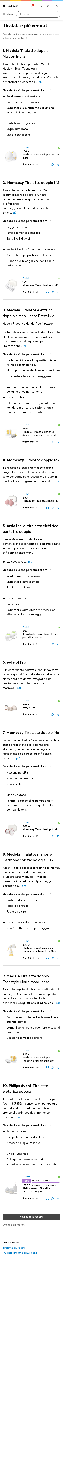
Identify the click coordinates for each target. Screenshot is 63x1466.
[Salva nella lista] (52, 164)
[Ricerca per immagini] (56, 14)
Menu (9, 14)
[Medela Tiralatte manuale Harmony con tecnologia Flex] (31, 950)
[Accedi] (40, 6)
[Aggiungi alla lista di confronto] (47, 164)
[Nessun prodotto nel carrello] (57, 6)
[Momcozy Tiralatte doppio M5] (31, 285)
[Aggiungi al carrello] (57, 164)
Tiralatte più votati (14, 1247)
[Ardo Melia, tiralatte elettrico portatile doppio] (31, 636)
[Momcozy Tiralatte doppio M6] (31, 830)
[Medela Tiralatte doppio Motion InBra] (31, 156)
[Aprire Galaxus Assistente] (48, 6)
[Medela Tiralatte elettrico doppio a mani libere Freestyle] (31, 433)
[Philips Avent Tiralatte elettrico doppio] (31, 1188)
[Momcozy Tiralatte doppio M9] (31, 501)
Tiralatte (27, 147)
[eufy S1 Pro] (31, 708)
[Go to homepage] (12, 5)
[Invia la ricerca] (20, 14)
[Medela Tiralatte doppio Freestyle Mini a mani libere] (31, 1059)
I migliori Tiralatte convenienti (20, 1252)
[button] (27, 38)
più (40, 82)
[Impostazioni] (32, 6)
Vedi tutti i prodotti (31, 1216)
